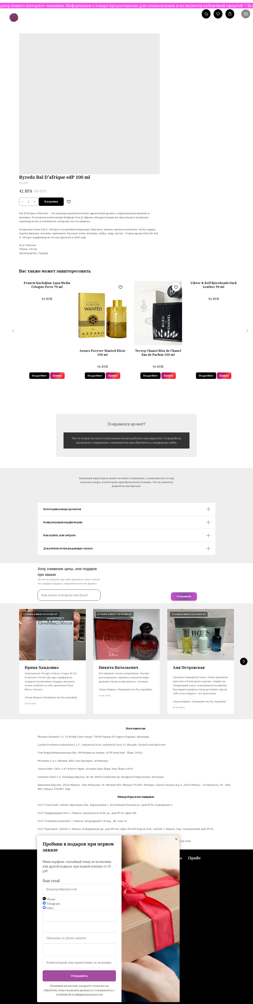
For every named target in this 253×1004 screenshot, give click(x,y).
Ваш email (51, 880)
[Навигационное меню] (246, 14)
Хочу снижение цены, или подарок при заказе (67, 572)
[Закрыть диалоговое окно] (176, 839)
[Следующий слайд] (243, 661)
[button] (206, 14)
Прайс (194, 857)
